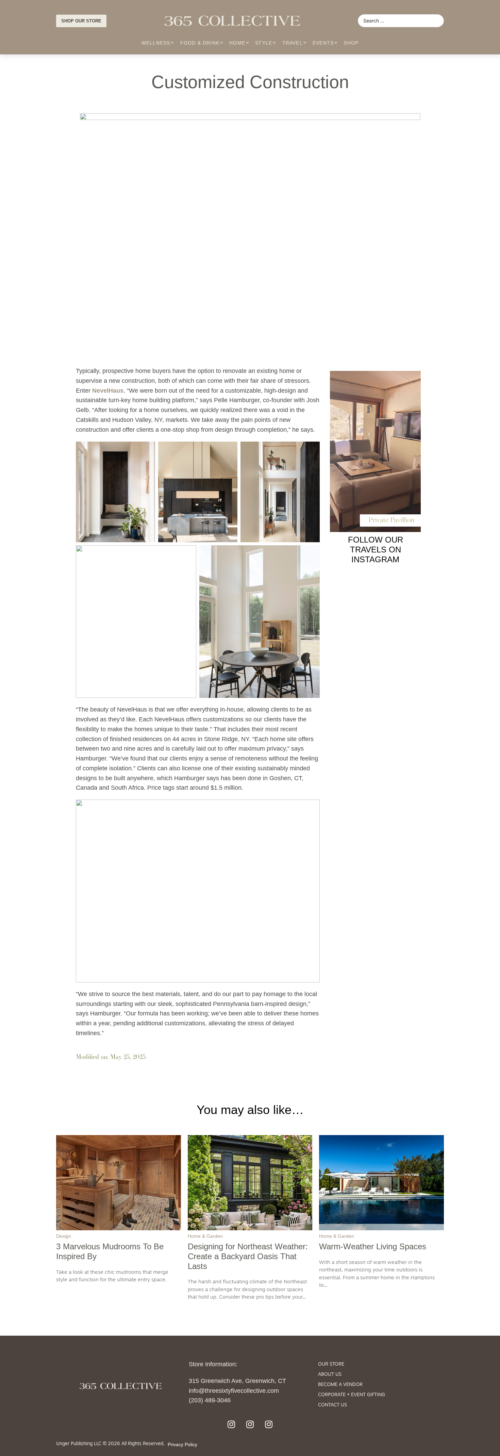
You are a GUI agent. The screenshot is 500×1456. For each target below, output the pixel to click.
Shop (351, 43)
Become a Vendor (340, 1384)
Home (237, 43)
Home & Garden (205, 1236)
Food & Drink (199, 43)
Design (63, 1236)
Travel (292, 43)
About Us (329, 1374)
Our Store (331, 1364)
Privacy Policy (182, 1444)
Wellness (155, 43)
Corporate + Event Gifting (351, 1395)
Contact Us (332, 1405)
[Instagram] (231, 1424)
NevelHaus (107, 390)
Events (323, 43)
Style (263, 43)
